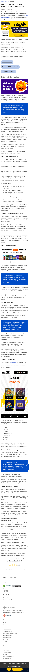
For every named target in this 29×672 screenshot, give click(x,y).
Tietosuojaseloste (7, 652)
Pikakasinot (5, 627)
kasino (18, 275)
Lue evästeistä (17, 669)
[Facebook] (7, 591)
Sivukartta (5, 648)
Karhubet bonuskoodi (7, 597)
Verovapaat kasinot (7, 631)
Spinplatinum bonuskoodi (8, 604)
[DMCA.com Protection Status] (16, 586)
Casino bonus (6, 624)
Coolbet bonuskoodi (7, 599)
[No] (27, 667)
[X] (5, 591)
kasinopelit (13, 362)
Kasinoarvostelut (7, 658)
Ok (9, 669)
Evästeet (5, 654)
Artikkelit (5, 641)
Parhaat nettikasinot (7, 635)
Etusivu (2, 1)
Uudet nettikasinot (7, 637)
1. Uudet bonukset (7, 62)
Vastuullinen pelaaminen (8, 656)
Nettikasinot (7, 1)
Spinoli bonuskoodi (7, 602)
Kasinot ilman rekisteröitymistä (10, 633)
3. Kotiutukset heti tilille (8, 71)
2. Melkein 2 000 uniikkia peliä (10, 66)
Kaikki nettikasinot (7, 639)
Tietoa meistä (6, 650)
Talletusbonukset (7, 629)
